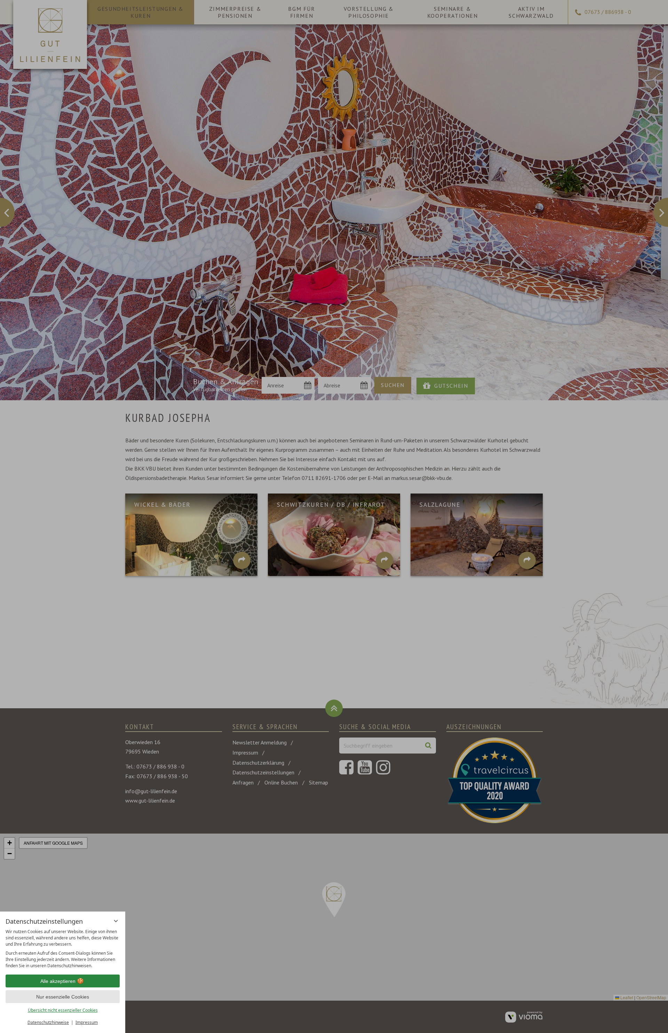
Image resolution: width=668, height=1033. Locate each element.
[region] (63, 949)
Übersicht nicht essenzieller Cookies (63, 1010)
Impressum (86, 1022)
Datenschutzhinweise (48, 1022)
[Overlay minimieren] (115, 921)
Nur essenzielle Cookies (62, 997)
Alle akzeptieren (57, 981)
